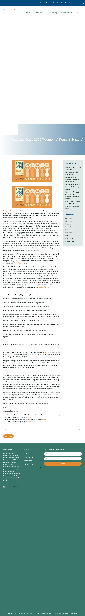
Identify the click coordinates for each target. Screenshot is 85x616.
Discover (29, 13)
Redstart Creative (73, 613)
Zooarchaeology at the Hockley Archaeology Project (72, 187)
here (36, 250)
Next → (79, 430)
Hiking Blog (69, 227)
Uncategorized (70, 241)
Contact (67, 3)
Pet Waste (68, 233)
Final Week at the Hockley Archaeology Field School (72, 179)
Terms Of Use (49, 613)
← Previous (7, 430)
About (77, 13)
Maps (41, 3)
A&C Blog (68, 218)
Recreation (69, 238)
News (67, 230)
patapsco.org (55, 415)
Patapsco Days (8, 211)
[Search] (82, 2)
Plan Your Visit (40, 13)
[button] (33, 13)
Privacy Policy (40, 613)
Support (48, 3)
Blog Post (68, 221)
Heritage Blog (69, 224)
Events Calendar (58, 3)
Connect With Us (66, 13)
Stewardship (53, 13)
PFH (66, 235)
